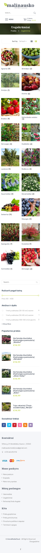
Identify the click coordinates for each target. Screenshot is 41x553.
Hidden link (20, 4)
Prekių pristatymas (10, 518)
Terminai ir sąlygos (10, 525)
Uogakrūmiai (7, 498)
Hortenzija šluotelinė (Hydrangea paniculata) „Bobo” (24, 391)
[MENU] (6, 19)
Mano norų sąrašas (10, 482)
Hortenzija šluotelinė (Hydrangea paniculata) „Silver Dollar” (24, 374)
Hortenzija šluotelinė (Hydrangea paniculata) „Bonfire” (24, 340)
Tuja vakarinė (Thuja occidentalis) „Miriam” (23, 407)
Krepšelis (6, 478)
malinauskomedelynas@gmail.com (14, 448)
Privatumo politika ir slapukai (13, 521)
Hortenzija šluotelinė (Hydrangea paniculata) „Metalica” (24, 357)
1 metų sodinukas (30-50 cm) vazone (19, 311)
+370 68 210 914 (10, 452)
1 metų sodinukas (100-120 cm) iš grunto (21, 320)
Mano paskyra (8, 474)
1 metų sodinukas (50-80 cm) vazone (19, 315)
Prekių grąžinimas (9, 514)
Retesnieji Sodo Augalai (11, 501)
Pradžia (13, 31)
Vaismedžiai (7, 494)
